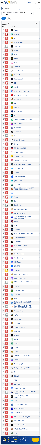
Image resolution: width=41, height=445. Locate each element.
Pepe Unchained (19, 290)
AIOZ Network (19, 71)
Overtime (17, 144)
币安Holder (18, 99)
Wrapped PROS (19, 409)
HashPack (17, 128)
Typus (16, 30)
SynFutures (18, 181)
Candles (16, 172)
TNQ (15, 380)
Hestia (16, 221)
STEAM (16, 360)
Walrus (16, 34)
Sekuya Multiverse (20, 160)
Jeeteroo (17, 331)
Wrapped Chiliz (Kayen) (22, 417)
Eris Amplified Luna (20, 404)
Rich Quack (18, 250)
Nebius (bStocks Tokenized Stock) (23, 282)
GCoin (16, 352)
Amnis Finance (19, 193)
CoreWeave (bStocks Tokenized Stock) (25, 392)
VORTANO (17, 46)
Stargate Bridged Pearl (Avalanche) (22, 396)
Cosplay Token (19, 152)
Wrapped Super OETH (21, 91)
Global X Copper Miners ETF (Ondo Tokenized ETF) (24, 188)
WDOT (16, 63)
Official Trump (19, 421)
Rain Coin (17, 400)
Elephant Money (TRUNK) (23, 120)
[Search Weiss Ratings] (3, 8)
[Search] (34, 2)
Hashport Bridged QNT (22, 368)
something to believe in (22, 356)
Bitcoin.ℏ (17, 75)
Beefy (16, 50)
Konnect (17, 185)
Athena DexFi (18, 42)
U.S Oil (16, 59)
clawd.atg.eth (18, 79)
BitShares (17, 294)
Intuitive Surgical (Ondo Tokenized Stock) (22, 217)
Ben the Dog (18, 258)
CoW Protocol (19, 156)
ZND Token (18, 262)
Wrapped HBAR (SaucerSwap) (24, 233)
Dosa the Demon (20, 384)
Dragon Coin (18, 311)
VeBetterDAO (18, 413)
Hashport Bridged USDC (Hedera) (22, 302)
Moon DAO (18, 111)
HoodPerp (17, 205)
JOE (15, 83)
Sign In (29, 2)
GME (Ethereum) (20, 238)
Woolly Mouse (19, 254)
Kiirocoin (17, 67)
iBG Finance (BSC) (20, 148)
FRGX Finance (18, 124)
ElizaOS (16, 286)
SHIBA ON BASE (19, 177)
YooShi (16, 103)
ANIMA (16, 107)
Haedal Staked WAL (20, 209)
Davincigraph (18, 364)
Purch (16, 433)
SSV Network (18, 168)
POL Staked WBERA (20, 429)
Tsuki (15, 225)
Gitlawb (16, 335)
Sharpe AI (17, 242)
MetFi (16, 87)
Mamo (16, 339)
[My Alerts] (39, 2)
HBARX (16, 376)
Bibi (15, 136)
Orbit (15, 372)
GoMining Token (20, 278)
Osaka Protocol (19, 213)
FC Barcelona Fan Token (22, 164)
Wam (15, 299)
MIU (15, 54)
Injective (17, 270)
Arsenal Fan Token (20, 95)
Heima (16, 201)
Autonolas (17, 132)
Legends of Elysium (21, 274)
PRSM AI (17, 229)
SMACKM (17, 323)
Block (16, 38)
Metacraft (17, 319)
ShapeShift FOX (19, 388)
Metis (16, 115)
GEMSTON (17, 266)
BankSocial (17, 347)
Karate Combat (19, 140)
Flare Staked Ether (20, 246)
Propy (16, 197)
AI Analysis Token (20, 425)
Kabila (16, 343)
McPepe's (17, 315)
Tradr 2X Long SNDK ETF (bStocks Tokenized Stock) (23, 307)
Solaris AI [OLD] (19, 327)
